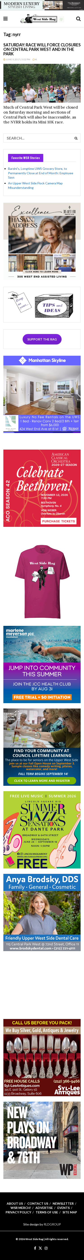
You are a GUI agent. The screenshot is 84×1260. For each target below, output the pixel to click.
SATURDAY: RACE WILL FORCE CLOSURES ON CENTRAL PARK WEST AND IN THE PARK (42, 49)
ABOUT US (15, 1203)
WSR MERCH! (21, 1208)
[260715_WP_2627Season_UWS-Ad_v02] (42, 1140)
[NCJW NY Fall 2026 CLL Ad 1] (42, 747)
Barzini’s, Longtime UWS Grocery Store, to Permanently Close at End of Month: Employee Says (40, 173)
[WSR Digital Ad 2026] (42, 1057)
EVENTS (63, 1208)
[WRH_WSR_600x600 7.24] (42, 394)
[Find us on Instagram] (46, 1248)
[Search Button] (78, 18)
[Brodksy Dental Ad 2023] (42, 912)
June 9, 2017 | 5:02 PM (17, 59)
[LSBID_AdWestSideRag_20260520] (42, 829)
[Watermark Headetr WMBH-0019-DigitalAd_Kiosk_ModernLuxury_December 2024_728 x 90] (42, 5)
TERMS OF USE (47, 1212)
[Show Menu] (5, 18)
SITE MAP (69, 1212)
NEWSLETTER (63, 1203)
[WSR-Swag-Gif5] (42, 581)
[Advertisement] (42, 984)
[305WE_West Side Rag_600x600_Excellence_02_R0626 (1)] (42, 241)
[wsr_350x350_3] (42, 488)
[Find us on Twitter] (40, 1248)
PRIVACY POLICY (18, 1212)
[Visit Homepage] (42, 18)
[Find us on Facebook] (35, 1248)
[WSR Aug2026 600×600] (42, 664)
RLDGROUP (52, 1224)
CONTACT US (37, 1203)
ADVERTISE (44, 1208)
